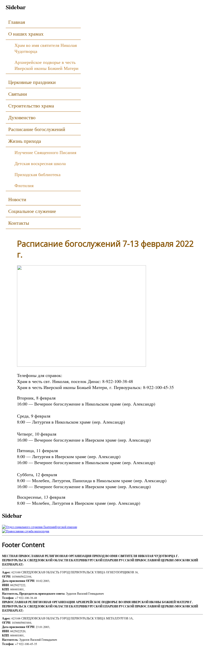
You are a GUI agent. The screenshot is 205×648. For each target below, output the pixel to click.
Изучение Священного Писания (45, 152)
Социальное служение (32, 211)
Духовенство (22, 117)
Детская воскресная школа (40, 163)
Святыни (17, 93)
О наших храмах (26, 33)
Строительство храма (31, 105)
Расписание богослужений (36, 129)
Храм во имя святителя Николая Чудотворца (45, 48)
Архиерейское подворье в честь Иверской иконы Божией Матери (46, 65)
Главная (16, 22)
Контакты (18, 222)
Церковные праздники (32, 82)
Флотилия (24, 185)
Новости (17, 199)
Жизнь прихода (24, 141)
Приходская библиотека (37, 174)
